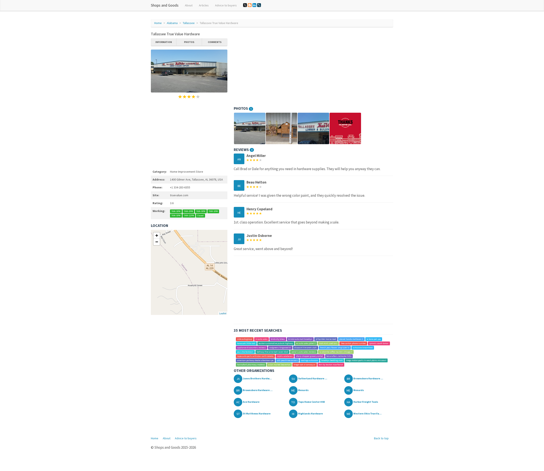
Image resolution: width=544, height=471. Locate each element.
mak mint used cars (328, 343)
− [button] (156, 242)
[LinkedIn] (254, 5)
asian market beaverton (279, 364)
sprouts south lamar (378, 343)
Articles (204, 5)
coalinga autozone (309, 360)
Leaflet (222, 313)
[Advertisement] (189, 133)
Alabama (172, 23)
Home (158, 23)
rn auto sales (261, 339)
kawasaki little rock (246, 343)
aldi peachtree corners (287, 360)
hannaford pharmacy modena (251, 364)
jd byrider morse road (326, 339)
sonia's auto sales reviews (303, 351)
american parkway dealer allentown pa (255, 360)
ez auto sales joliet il (306, 343)
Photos (189, 42)
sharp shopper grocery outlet (309, 356)
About (189, 5)
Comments (214, 42)
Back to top (381, 438)
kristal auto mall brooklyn (300, 339)
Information (163, 42)
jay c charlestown (245, 351)
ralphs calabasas (285, 356)
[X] (245, 5)
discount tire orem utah (305, 347)
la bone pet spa (374, 339)
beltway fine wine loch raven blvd (272, 351)
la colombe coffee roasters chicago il (335, 351)
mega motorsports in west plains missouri (366, 360)
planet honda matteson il (351, 339)
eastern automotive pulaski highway (276, 343)
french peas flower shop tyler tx (335, 347)
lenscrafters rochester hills (338, 356)
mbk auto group (244, 339)
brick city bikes (278, 339)
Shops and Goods (164, 5)
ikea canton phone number (353, 343)
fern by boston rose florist (331, 364)
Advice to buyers (226, 5)
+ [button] (156, 235)
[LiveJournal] (259, 5)
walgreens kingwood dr (280, 347)
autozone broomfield (363, 347)
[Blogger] (250, 5)
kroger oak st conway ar (304, 364)
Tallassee (189, 23)
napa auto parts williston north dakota (255, 356)
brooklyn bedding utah (332, 360)
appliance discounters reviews (251, 347)
